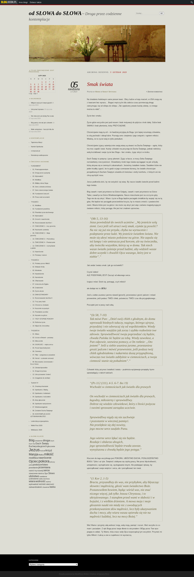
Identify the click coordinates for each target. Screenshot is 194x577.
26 (31, 91)
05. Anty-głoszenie (39, 400)
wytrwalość (34, 484)
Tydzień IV (34, 383)
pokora (43, 461)
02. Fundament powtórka (41, 209)
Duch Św (32, 444)
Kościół (42, 451)
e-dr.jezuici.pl (35, 151)
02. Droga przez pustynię (41, 173)
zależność (50, 484)
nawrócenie (44, 457)
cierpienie (38, 441)
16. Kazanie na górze (40, 315)
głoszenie (51, 446)
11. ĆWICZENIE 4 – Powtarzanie (44, 242)
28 (38, 91)
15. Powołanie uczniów (40, 312)
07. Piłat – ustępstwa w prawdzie (44, 355)
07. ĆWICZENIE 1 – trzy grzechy (44, 226)
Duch (52, 441)
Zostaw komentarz (155, 92)
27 (35, 91)
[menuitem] (9, 2)
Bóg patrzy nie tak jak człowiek (41, 122)
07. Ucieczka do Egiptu (40, 284)
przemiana (44, 467)
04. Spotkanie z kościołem (42, 397)
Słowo (51, 473)
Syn (46, 473)
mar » (35, 93)
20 (35, 89)
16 (46, 86)
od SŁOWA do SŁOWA (55, 13)
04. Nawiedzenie (38, 274)
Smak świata (100, 84)
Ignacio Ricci (104, 574)
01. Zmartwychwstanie (40, 386)
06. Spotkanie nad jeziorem (42, 403)
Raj (36, 471)
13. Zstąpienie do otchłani (41, 378)
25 (53, 89)
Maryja (33, 454)
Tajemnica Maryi (36, 142)
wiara (32, 481)
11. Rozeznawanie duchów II (42, 298)
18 (53, 86)
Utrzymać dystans (37, 109)
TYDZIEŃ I (34, 202)
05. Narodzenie (38, 277)
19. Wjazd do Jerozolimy (41, 326)
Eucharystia (34, 446)
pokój (31, 465)
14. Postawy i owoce (40, 255)
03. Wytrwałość (38, 176)
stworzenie (33, 473)
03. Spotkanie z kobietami (41, 393)
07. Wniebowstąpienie (40, 407)
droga (46, 440)
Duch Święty (42, 443)
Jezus (34, 449)
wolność (40, 481)
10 (49, 84)
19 (31, 89)
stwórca (41, 474)
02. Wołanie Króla (38, 267)
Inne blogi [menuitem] (23, 2)
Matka (41, 455)
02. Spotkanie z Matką (40, 390)
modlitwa (33, 458)
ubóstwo (34, 476)
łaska (52, 486)
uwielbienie (43, 476)
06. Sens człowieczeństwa (42, 187)
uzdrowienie (33, 479)
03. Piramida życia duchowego (43, 212)
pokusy (52, 462)
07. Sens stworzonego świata (43, 190)
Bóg (31, 440)
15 (42, 86)
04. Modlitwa (37, 180)
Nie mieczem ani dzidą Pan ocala (42, 116)
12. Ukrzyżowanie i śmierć (42, 374)
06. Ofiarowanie (38, 281)
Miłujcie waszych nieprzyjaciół (41, 103)
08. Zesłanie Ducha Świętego (43, 410)
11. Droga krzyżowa (39, 371)
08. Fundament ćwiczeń (41, 194)
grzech (43, 446)
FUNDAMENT (36, 166)
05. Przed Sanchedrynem (41, 348)
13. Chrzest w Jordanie (41, 305)
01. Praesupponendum (40, 169)
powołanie (33, 467)
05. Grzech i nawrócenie (41, 219)
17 (49, 86)
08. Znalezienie (38, 287)
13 (35, 86)
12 (31, 86)
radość (31, 471)
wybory (48, 481)
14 (38, 86)
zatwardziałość (35, 487)
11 (53, 84)
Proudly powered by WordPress (71, 574)
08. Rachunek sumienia (41, 230)
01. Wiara (36, 334)
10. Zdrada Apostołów (40, 367)
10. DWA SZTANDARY (40, 294)
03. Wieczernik (38, 341)
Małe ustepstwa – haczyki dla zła (42, 129)
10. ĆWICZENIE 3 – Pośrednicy (44, 239)
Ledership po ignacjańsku (40, 421)
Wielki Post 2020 (36, 425)
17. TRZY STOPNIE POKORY (43, 319)
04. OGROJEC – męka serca (43, 344)
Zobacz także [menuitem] (35, 2)
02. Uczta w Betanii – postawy (43, 337)
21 (38, 89)
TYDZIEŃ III (35, 330)
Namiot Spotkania (109, 92)
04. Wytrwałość (38, 216)
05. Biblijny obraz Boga (40, 183)
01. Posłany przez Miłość (41, 263)
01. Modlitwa (37, 205)
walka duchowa (44, 479)
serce (46, 470)
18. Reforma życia (39, 322)
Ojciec (33, 461)
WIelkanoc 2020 (36, 430)
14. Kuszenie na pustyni (41, 308)
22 (42, 89)
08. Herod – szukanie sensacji (43, 358)
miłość (49, 454)
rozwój (40, 471)
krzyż (49, 450)
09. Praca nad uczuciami (41, 197)
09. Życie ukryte (38, 291)
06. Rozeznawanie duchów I (42, 223)
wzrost (42, 484)
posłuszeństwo (40, 464)
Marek (97, 92)
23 (46, 89)
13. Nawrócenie (38, 251)
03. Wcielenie (37, 270)
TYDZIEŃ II (35, 260)
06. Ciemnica (37, 351)
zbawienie (45, 487)
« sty (30, 93)
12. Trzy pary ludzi (39, 301)
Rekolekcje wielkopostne (39, 155)
